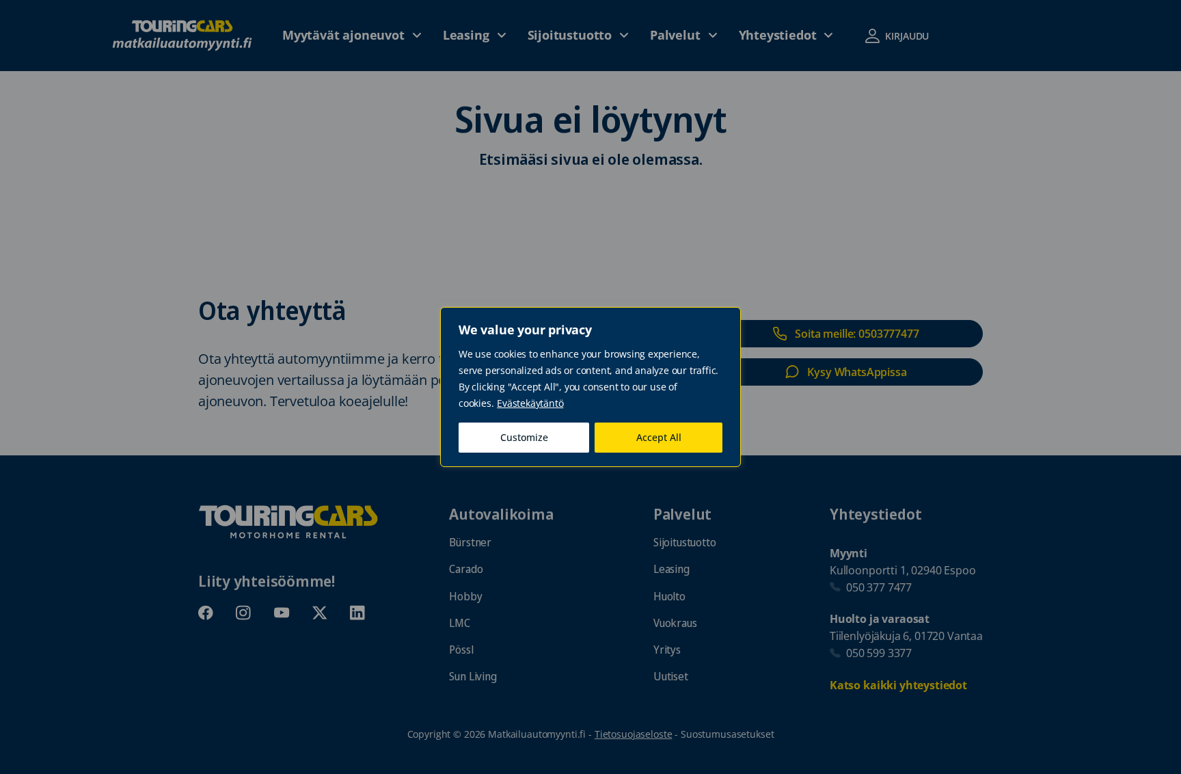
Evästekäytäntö (530, 403)
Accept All (658, 437)
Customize (524, 437)
